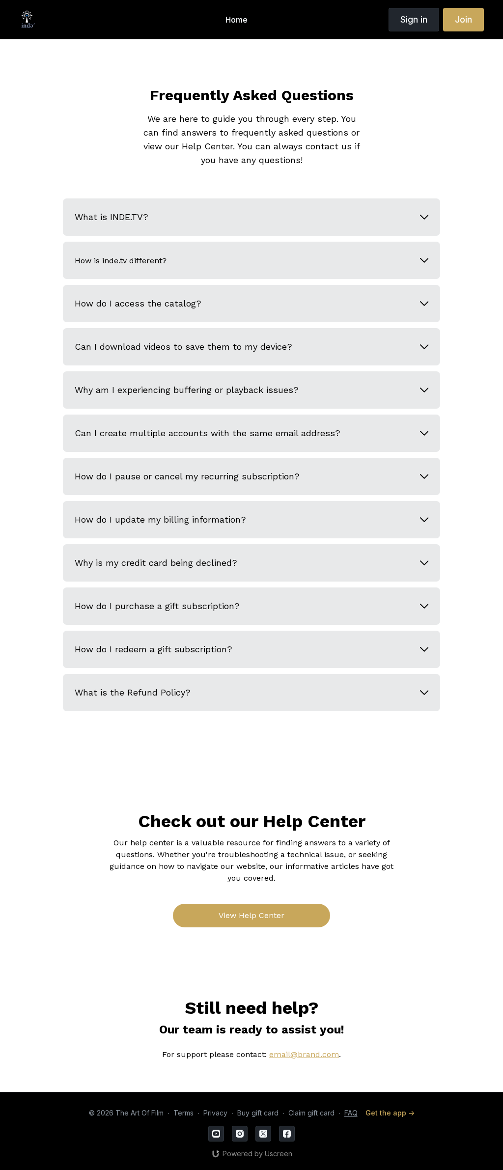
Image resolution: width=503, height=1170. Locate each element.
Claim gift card (311, 1113)
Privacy (215, 1113)
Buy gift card (258, 1113)
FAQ (351, 1113)
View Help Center (251, 915)
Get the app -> (390, 1113)
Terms (183, 1113)
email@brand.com (304, 1054)
